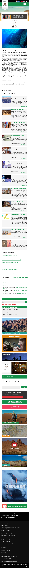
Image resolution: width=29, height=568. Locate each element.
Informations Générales (7, 555)
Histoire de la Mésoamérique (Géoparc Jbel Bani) (12, 273)
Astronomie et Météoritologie (8, 517)
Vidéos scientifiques (5, 541)
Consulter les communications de (15, 294)
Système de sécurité (5, 550)
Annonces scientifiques (6, 544)
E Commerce (4, 547)
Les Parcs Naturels (5, 532)
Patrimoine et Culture (6, 518)
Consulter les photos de (14, 284)
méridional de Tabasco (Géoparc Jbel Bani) (11, 259)
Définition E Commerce (6, 549)
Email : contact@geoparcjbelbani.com (9, 556)
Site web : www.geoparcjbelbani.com (9, 561)
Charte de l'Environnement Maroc (8, 528)
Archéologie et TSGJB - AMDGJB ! (10, 314)
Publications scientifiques (6, 539)
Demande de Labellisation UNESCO (8, 535)
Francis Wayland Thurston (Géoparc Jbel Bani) (12, 266)
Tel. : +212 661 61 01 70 (6, 558)
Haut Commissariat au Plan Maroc (8, 533)
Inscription (3, 552)
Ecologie (18, 515)
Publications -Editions (6, 538)
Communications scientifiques (7, 543)
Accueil (3, 513)
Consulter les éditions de (15, 291)
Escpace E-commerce (8, 397)
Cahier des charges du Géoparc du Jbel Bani (10, 527)
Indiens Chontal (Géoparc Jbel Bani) (9, 269)
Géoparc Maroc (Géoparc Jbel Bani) (9, 255)
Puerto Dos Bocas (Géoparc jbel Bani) (10, 262)
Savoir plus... (24, 106)
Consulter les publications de (15, 288)
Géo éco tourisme (5, 515)
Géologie (13, 515)
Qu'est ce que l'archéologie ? (9, 312)
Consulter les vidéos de (14, 281)
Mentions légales (20, 564)
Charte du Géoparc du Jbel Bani (8, 523)
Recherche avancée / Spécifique (9, 304)
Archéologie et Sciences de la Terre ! (11, 309)
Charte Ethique (4, 525)
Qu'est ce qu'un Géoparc (11, 513)
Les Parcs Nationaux (5, 530)
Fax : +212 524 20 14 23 (6, 560)
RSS (27, 566)
